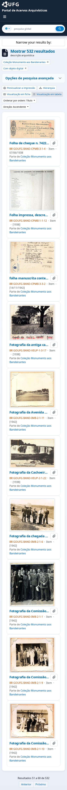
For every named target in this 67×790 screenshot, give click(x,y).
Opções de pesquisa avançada (29, 78)
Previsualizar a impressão (20, 87)
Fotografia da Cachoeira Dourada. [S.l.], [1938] (29, 472)
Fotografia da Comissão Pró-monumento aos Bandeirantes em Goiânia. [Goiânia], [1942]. (29, 611)
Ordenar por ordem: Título (18, 100)
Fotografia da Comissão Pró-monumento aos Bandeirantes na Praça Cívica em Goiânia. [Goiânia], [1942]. (29, 743)
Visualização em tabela (48, 94)
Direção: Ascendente (15, 106)
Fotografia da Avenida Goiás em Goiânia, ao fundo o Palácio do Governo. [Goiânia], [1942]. (29, 412)
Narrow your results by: (33, 42)
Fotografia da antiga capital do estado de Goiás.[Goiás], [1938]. (29, 345)
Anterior (26, 784)
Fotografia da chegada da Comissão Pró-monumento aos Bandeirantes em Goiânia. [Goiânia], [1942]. (29, 536)
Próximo (40, 784)
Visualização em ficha (18, 94)
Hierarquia (48, 87)
